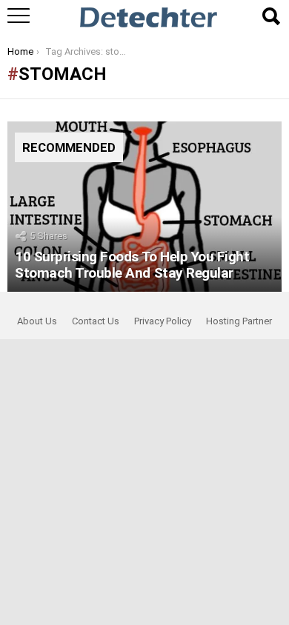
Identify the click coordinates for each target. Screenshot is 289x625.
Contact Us (95, 321)
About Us (37, 321)
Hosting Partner (239, 321)
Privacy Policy (162, 321)
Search (270, 16)
